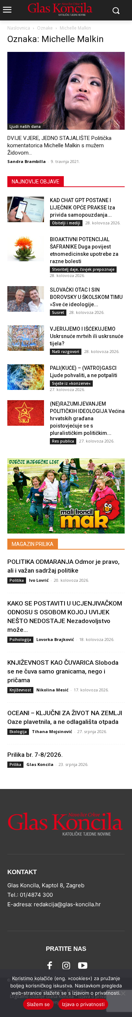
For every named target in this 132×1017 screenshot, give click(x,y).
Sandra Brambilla (26, 161)
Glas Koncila (40, 764)
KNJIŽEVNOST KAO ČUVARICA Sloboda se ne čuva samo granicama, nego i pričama (62, 671)
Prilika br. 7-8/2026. (35, 754)
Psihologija (20, 639)
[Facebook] (49, 965)
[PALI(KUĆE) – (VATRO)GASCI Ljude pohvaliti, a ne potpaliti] (25, 377)
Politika (17, 580)
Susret (58, 312)
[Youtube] (82, 965)
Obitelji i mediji (66, 222)
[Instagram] (66, 965)
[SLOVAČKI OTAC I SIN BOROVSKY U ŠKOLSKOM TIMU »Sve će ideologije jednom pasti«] (25, 299)
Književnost (20, 689)
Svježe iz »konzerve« (71, 383)
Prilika (15, 764)
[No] (122, 993)
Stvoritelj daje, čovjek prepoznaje (83, 269)
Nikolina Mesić (52, 689)
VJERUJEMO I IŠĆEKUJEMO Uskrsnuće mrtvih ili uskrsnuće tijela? (86, 336)
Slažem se (38, 1004)
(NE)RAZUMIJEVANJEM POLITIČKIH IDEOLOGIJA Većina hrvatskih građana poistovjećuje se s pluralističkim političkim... (87, 418)
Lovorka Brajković (55, 639)
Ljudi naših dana (25, 126)
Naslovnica (18, 28)
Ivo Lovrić (39, 580)
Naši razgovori (65, 351)
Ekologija (18, 731)
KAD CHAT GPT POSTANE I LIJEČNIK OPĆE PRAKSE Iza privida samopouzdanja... (82, 207)
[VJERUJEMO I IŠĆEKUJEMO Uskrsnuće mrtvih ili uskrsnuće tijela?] (25, 338)
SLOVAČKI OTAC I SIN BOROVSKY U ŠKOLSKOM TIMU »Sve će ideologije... (86, 297)
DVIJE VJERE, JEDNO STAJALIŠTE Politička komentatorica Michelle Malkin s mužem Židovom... (59, 145)
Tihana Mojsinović (52, 731)
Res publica (63, 441)
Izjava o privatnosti (83, 1004)
